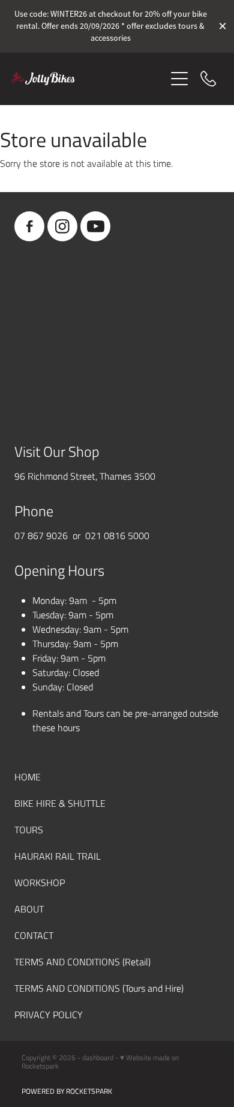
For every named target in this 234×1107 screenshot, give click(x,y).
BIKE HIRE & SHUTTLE (60, 803)
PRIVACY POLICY (48, 1014)
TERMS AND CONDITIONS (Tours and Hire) (99, 988)
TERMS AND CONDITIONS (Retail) (82, 961)
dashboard (97, 1057)
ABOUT (29, 908)
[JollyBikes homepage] (88, 78)
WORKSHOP (39, 882)
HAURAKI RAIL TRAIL (57, 855)
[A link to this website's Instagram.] (62, 226)
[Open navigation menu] (179, 78)
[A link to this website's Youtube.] (95, 226)
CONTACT (33, 935)
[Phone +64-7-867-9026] (208, 78)
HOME (27, 776)
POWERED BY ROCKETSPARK (67, 1091)
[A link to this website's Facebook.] (29, 226)
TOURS (28, 829)
